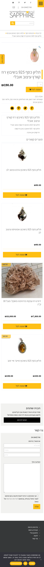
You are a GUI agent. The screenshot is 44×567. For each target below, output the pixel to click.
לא (25, 563)
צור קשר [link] (35, 538)
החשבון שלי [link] (34, 533)
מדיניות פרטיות (16, 563)
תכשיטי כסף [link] (29, 33)
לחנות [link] (36, 535)
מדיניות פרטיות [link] (33, 527)
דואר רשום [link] (32, 99)
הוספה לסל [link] (20, 195)
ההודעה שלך (36, 462)
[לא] (41, 559)
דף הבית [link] (38, 33)
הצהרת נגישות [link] (33, 530)
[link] (22, 14)
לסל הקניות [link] (2, 59)
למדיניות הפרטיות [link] (12, 499)
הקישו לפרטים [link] (22, 420)
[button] (12, 23)
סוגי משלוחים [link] (23, 99)
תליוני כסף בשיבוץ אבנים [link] (15, 33)
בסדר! (32, 563)
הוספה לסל (36, 89)
